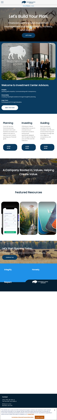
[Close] (54, 410)
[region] (28, 414)
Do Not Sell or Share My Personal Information (23, 417)
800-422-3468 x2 (11, 401)
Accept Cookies (39, 417)
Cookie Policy (30, 414)
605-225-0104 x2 (10, 400)
